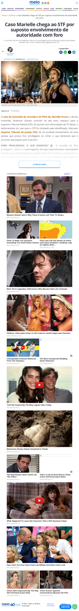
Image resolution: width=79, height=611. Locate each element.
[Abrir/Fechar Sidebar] (2, 3)
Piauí (52, 8)
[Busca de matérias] (77, 3)
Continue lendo (39, 164)
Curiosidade (30, 8)
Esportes (59, 8)
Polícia (46, 8)
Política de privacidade (50, 604)
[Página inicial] (34, 2)
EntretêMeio (19, 8)
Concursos (68, 8)
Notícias (10, 8)
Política (39, 8)
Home (4, 8)
